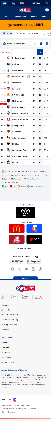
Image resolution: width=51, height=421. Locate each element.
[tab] (7, 34)
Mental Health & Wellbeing (11, 315)
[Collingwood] (8, 126)
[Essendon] (8, 89)
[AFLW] (13, 3)
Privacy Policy (25, 297)
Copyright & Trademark (26, 408)
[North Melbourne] (8, 156)
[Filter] (41, 43)
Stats (44, 17)
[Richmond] (8, 162)
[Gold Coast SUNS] (8, 119)
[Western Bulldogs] (8, 113)
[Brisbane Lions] (8, 77)
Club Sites (35, 3)
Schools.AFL (6, 357)
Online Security (8, 412)
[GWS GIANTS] (8, 95)
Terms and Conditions (23, 405)
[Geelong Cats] (8, 70)
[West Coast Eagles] (8, 150)
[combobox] (19, 44)
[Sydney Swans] (8, 58)
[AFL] (4, 3)
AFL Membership (7, 362)
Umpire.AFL (5, 352)
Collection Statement (37, 297)
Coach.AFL (5, 347)
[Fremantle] (8, 83)
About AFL (5, 310)
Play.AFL (4, 342)
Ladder (34, 17)
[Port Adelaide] (8, 107)
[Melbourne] (8, 101)
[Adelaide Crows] (8, 138)
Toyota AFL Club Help (9, 320)
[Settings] (47, 43)
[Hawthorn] (8, 132)
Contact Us (5, 330)
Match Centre (20, 17)
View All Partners (24, 248)
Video (7, 17)
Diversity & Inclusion (9, 325)
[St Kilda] (8, 144)
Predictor (36, 33)
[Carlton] (8, 64)
